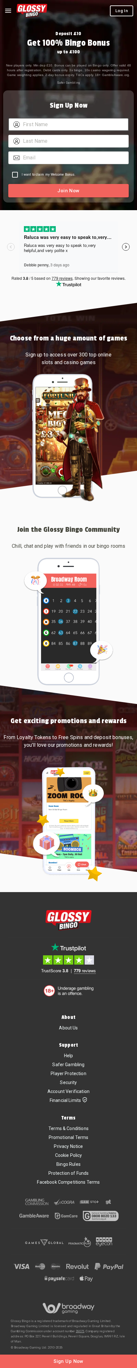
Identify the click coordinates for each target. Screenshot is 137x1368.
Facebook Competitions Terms (68, 1182)
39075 (80, 1331)
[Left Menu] (8, 11)
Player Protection (68, 1073)
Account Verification (68, 1091)
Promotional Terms (69, 1137)
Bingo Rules (68, 1164)
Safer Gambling (68, 82)
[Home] (32, 11)
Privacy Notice (68, 1146)
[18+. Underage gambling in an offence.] (69, 991)
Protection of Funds (68, 1173)
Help (68, 1055)
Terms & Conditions (68, 1128)
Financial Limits (65, 1100)
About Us (68, 1027)
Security (68, 1082)
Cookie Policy (68, 1155)
